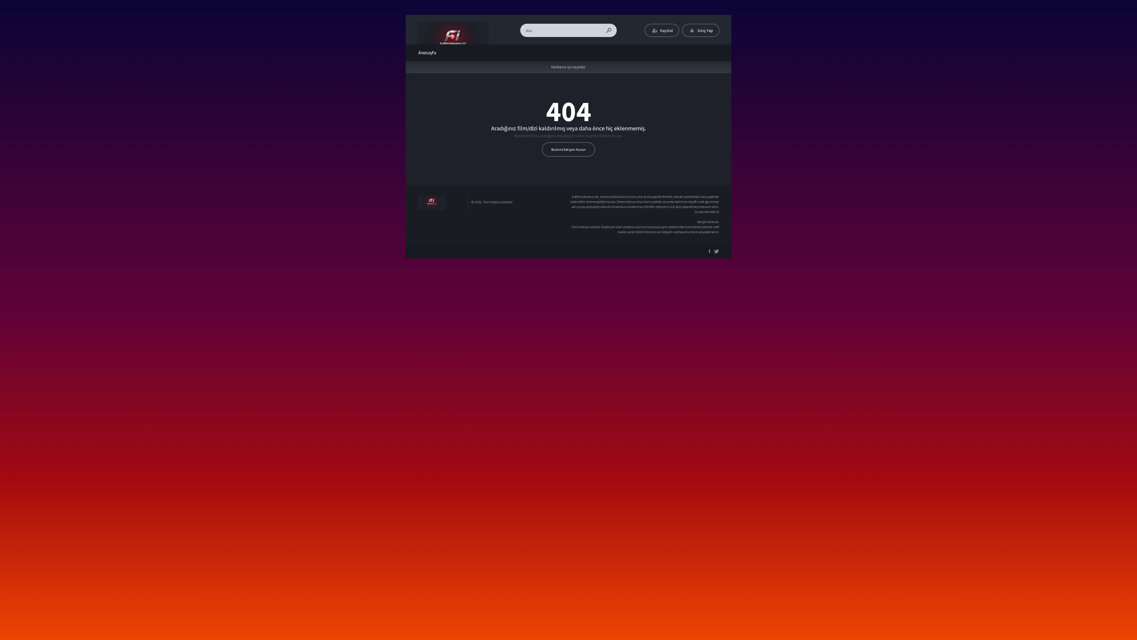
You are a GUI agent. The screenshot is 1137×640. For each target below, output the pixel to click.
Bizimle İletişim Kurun (568, 149)
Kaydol (666, 30)
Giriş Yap (705, 30)
